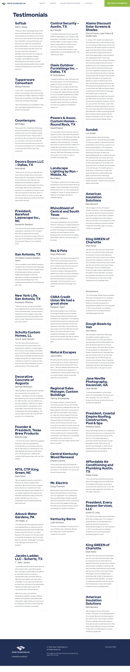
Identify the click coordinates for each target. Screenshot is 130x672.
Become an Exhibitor (117, 3)
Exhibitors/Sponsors (70, 3)
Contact (89, 3)
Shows (53, 3)
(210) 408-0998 (110, 647)
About (42, 3)
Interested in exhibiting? (19, 656)
